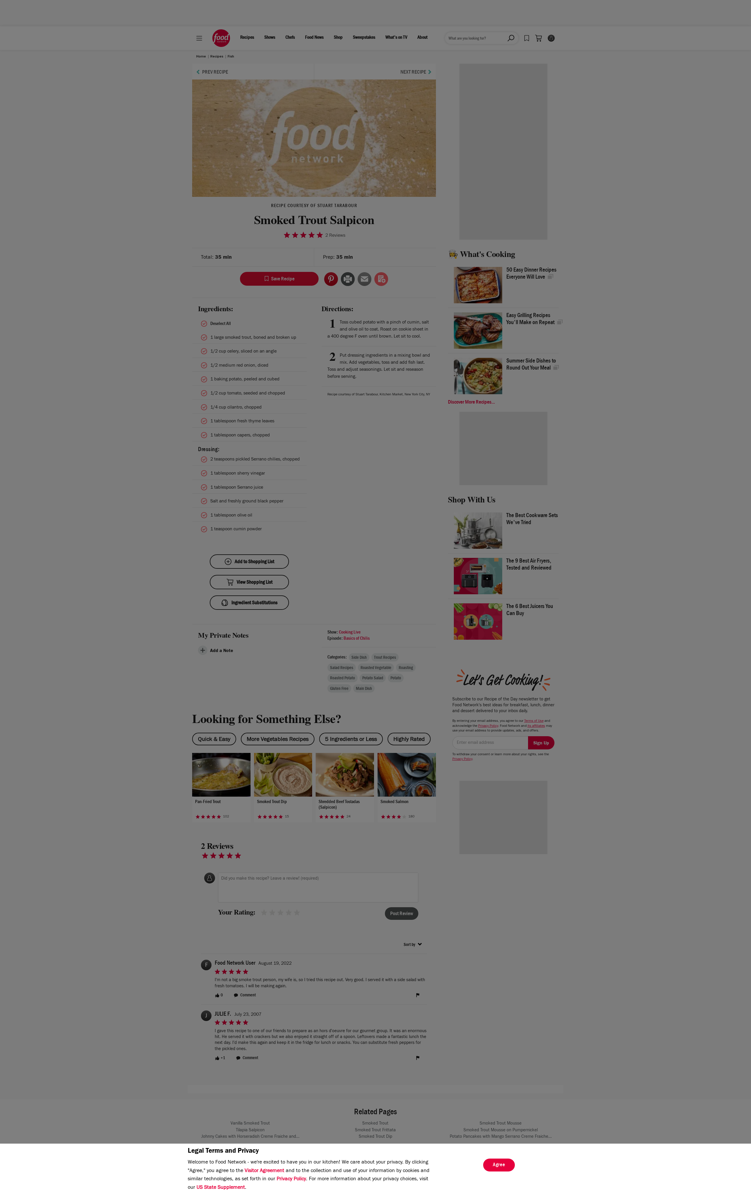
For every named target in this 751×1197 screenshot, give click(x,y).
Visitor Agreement (264, 1171)
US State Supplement (221, 1188)
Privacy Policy (291, 1179)
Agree (499, 1165)
